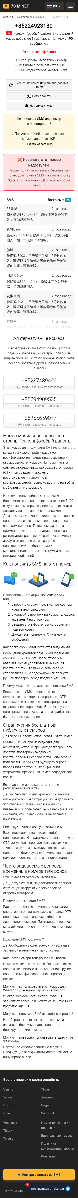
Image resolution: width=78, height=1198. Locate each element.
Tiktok (7, 1131)
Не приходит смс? (42, 105)
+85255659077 (39, 418)
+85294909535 (39, 399)
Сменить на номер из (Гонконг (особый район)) (41, 85)
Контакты (48, 1156)
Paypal (45, 1105)
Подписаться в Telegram (45, 1187)
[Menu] (70, 6)
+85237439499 (39, 380)
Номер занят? (41, 96)
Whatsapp (10, 1123)
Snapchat (47, 1113)
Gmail (7, 1113)
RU (55, 6)
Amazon (47, 1097)
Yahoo (7, 1097)
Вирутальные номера (57, 1136)
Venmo (8, 1089)
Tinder (45, 1089)
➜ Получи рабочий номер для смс (37, 134)
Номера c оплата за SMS (39, 1175)
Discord (8, 1105)
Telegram (9, 1138)
